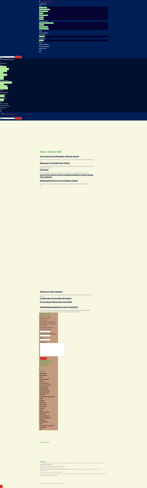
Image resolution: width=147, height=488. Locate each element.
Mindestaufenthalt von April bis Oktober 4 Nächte (59, 180)
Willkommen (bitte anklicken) (51, 291)
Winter (40, 42)
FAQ (40, 52)
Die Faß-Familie (42, 48)
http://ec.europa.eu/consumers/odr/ (47, 475)
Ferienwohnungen (43, 21)
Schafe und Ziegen (43, 11)
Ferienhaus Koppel (43, 27)
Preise (40, 30)
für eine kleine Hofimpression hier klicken (56, 302)
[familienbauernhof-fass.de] (46, 2)
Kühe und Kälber (43, 7)
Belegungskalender (43, 32)
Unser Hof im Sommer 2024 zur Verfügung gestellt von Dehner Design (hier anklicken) (66, 176)
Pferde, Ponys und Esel (44, 9)
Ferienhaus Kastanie (44, 29)
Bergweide (41, 25)
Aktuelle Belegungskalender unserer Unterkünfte (59, 307)
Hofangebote (42, 34)
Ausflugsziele (42, 38)
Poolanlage (44, 170)
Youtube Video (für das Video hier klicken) (56, 298)
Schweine (41, 19)
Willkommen (43, 373)
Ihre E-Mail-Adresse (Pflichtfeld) (47, 333)
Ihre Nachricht (43, 342)
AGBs (40, 50)
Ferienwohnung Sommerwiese (46, 23)
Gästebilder (43, 414)
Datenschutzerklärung (44, 46)
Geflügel (41, 13)
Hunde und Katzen (43, 15)
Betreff (41, 338)
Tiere (40, 5)
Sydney (63, 483)
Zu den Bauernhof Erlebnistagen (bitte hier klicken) (59, 156)
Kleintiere (41, 17)
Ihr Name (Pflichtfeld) (45, 329)
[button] (40, 54)
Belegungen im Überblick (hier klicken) (55, 163)
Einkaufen (41, 40)
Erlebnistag (42, 36)
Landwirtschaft (42, 3)
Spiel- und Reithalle (44, 44)
